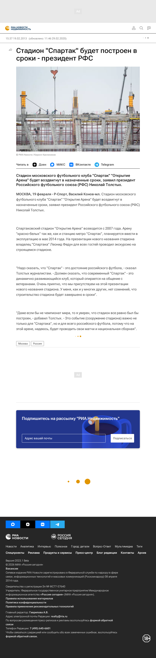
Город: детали (80, 546)
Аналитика (27, 546)
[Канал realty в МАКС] (13, 524)
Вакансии (12, 568)
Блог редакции (107, 552)
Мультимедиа (124, 546)
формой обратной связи (21, 636)
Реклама (34, 552)
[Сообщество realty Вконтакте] (42, 524)
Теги (139, 546)
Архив (142, 552)
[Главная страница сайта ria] (6, 28)
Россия (37, 343)
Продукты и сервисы (57, 552)
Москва (23, 343)
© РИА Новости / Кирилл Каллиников (36, 154)
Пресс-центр (84, 552)
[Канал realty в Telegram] (57, 524)
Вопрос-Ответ (102, 546)
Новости (11, 546)
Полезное (61, 546)
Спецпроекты (15, 552)
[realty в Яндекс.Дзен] (28, 524)
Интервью (44, 546)
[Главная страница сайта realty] (25, 28)
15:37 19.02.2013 (16, 38)
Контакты (127, 552)
